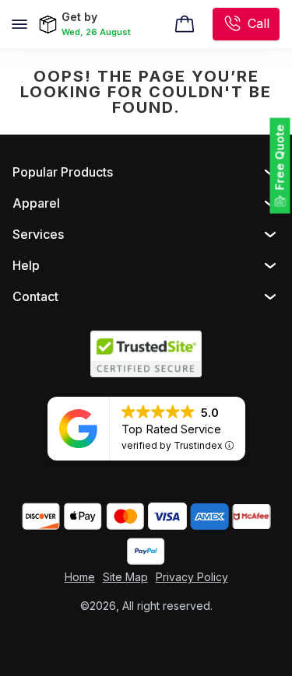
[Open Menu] (19, 24)
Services (38, 234)
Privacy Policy (192, 576)
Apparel (36, 203)
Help (26, 265)
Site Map (125, 576)
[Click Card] (184, 24)
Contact (35, 296)
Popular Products (62, 172)
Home (80, 576)
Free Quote (280, 157)
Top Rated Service (171, 429)
